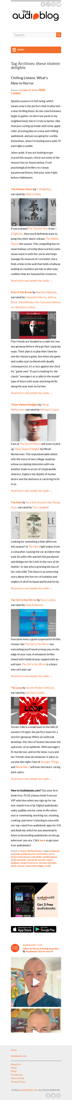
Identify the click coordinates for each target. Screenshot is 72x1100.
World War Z (23, 767)
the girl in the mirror (29, 863)
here (42, 840)
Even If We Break (21, 292)
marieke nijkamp (50, 857)
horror (52, 854)
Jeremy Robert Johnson (40, 687)
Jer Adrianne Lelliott (23, 307)
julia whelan (36, 857)
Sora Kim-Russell (36, 502)
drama (45, 854)
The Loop (16, 687)
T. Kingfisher (44, 189)
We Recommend (34, 851)
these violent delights (34, 866)
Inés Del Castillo (34, 692)
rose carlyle (32, 860)
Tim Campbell (40, 507)
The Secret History (30, 444)
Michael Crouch (49, 409)
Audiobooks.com (19, 1056)
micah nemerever (18, 860)
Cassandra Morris (35, 297)
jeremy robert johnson (21, 857)
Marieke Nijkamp (46, 292)
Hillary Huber (33, 194)
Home (14, 1050)
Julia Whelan (26, 302)
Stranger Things (50, 762)
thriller (48, 866)
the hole (42, 863)
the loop (21, 866)
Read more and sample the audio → (31, 280)
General (22, 851)
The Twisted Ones (38, 228)
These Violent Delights (24, 404)
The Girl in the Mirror (24, 599)
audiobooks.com (28, 854)
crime (38, 854)
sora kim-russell (45, 860)
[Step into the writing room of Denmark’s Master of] (36, 982)
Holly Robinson (34, 604)
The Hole (16, 502)
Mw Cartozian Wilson (47, 302)
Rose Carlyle (47, 599)
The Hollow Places (22, 189)
